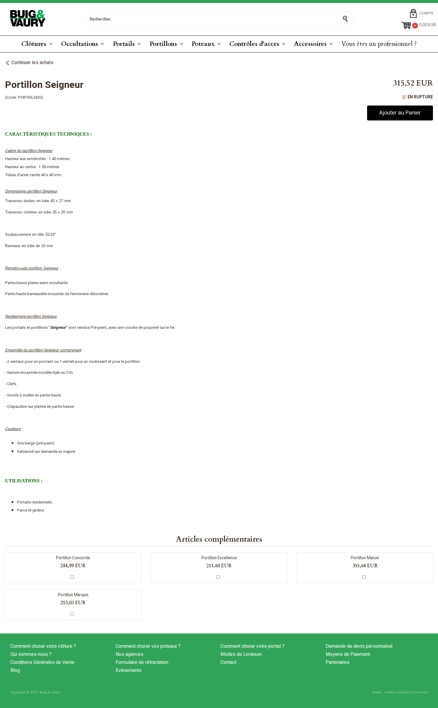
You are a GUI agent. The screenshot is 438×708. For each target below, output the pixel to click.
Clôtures (33, 44)
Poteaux (203, 44)
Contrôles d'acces (254, 44)
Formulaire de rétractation (142, 662)
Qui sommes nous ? (31, 654)
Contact (228, 662)
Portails (124, 44)
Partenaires (338, 662)
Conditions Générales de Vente (42, 662)
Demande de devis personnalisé (359, 646)
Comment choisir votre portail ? (252, 646)
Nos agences (129, 654)
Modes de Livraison (241, 654)
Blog (15, 670)
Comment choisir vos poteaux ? (148, 646)
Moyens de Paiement (348, 654)
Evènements (129, 670)
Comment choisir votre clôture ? (43, 646)
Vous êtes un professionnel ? (379, 44)
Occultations (79, 44)
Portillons (163, 44)
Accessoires (310, 44)
